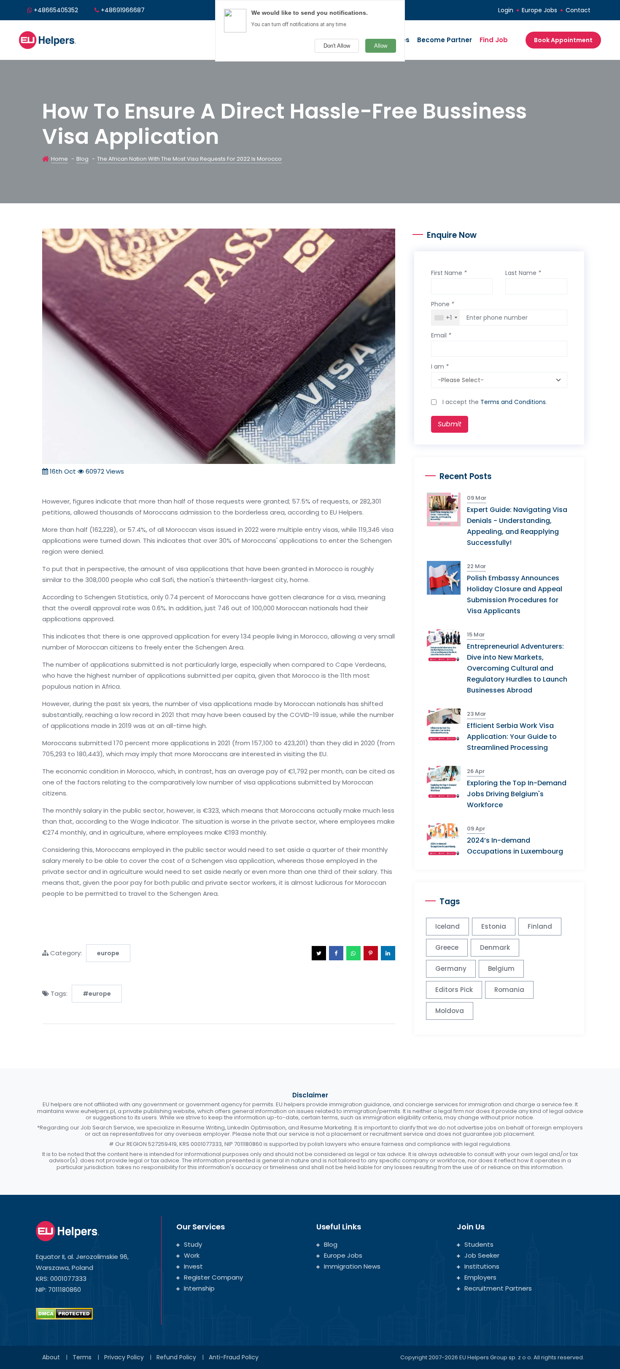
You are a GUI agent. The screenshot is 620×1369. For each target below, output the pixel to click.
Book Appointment (563, 40)
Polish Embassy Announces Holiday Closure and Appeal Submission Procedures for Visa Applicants (514, 594)
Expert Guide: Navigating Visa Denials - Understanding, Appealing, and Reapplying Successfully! (517, 526)
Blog (82, 159)
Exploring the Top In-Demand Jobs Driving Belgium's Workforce (516, 794)
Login (505, 10)
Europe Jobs (539, 10)
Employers (480, 1277)
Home (59, 159)
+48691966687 (123, 10)
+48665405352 (56, 10)
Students (478, 1244)
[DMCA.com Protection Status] (64, 1313)
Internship (199, 1288)
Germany (450, 968)
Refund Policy (176, 1357)
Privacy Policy (124, 1357)
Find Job (494, 39)
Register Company (213, 1277)
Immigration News (352, 1266)
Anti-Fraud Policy (234, 1357)
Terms (82, 1357)
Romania (509, 989)
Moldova (449, 1010)
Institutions (481, 1266)
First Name (449, 273)
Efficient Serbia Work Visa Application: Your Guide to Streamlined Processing (512, 736)
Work (191, 1255)
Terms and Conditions (513, 402)
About (51, 1357)
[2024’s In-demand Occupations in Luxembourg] (447, 839)
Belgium (501, 968)
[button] (319, 953)
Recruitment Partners (498, 1288)
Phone (442, 304)
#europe (97, 993)
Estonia (493, 926)
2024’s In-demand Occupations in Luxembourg (515, 845)
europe (108, 953)
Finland (540, 926)
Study (193, 1244)
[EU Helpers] (47, 39)
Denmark (495, 947)
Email (441, 335)
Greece (446, 947)
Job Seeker (481, 1255)
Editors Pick (454, 989)
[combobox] (445, 317)
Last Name (523, 273)
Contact (578, 10)
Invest (193, 1266)
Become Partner (444, 39)
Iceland (447, 926)
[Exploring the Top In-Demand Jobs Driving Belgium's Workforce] (447, 782)
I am (440, 366)
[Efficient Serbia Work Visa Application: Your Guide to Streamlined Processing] (447, 724)
